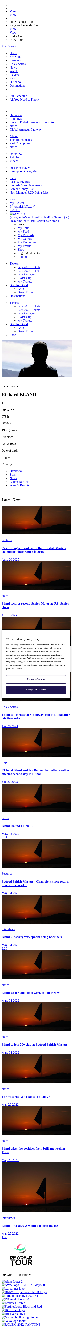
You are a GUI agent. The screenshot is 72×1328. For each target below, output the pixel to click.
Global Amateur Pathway (26, 129)
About (14, 136)
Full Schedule (18, 96)
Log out (23, 256)
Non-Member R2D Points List (29, 192)
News (13, 67)
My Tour (23, 228)
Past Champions (20, 143)
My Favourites (27, 242)
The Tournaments (21, 139)
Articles (14, 157)
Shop (21, 249)
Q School (16, 82)
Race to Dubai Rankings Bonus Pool (33, 122)
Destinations (17, 85)
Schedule (15, 56)
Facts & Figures (20, 181)
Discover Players (20, 167)
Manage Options (36, 679)
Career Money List (21, 189)
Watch (14, 71)
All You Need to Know (24, 99)
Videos (14, 161)
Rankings (16, 60)
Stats (13, 78)
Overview (16, 115)
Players (14, 74)
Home (13, 53)
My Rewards (26, 235)
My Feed (23, 231)
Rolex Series (18, 64)
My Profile (24, 246)
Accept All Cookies (36, 689)
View (13, 11)
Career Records (19, 481)
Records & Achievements (26, 185)
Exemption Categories (24, 171)
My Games (25, 238)
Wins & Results (19, 485)
